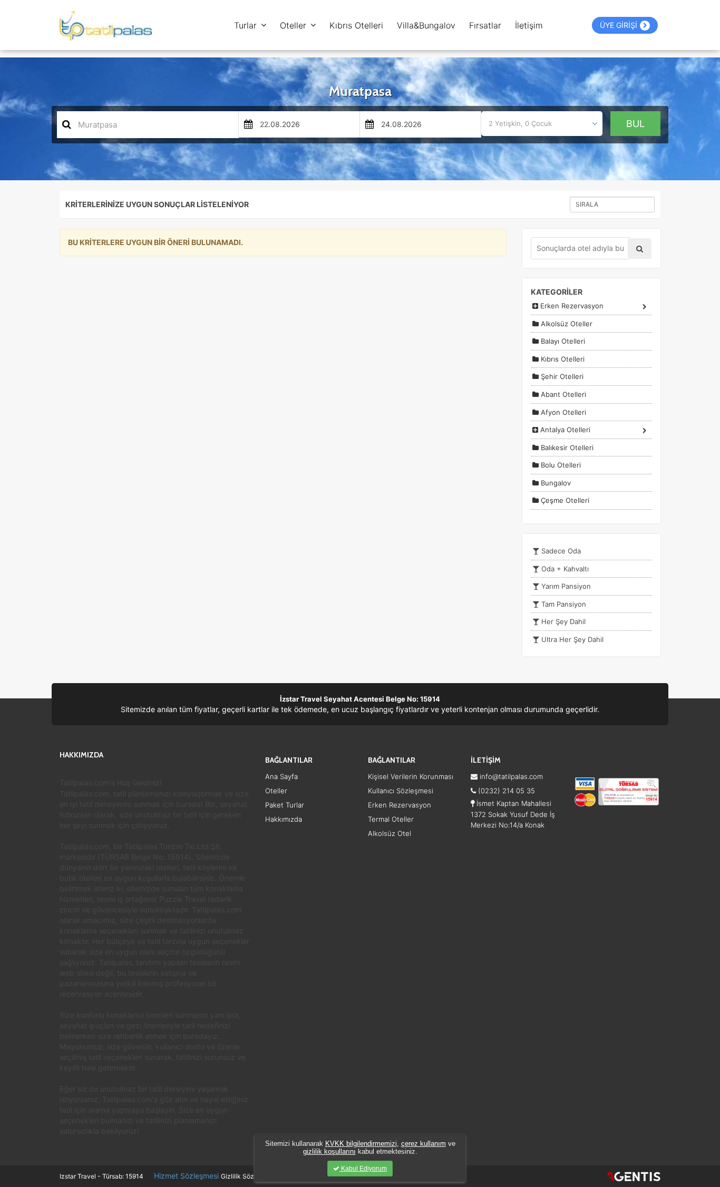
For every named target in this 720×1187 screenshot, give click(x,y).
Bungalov (555, 483)
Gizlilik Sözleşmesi (248, 1176)
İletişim (529, 25)
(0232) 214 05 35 (505, 790)
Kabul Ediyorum (363, 1168)
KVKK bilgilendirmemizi (361, 1143)
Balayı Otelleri (562, 341)
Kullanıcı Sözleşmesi (400, 790)
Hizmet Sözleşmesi (186, 1175)
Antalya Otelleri (564, 429)
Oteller (293, 25)
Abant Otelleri (562, 394)
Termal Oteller (391, 819)
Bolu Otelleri (560, 465)
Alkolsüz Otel (389, 833)
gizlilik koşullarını (329, 1151)
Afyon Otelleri (562, 412)
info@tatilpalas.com (510, 776)
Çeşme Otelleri (564, 500)
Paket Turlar (284, 805)
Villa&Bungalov (426, 25)
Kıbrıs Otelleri (356, 25)
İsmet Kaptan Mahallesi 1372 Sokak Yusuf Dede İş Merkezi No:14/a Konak (513, 814)
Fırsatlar (485, 25)
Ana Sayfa (281, 776)
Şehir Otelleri (561, 376)
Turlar (245, 25)
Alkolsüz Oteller (565, 323)
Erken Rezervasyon (571, 305)
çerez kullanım (423, 1143)
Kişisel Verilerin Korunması (410, 776)
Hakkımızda (283, 819)
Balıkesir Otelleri (566, 447)
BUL (635, 123)
